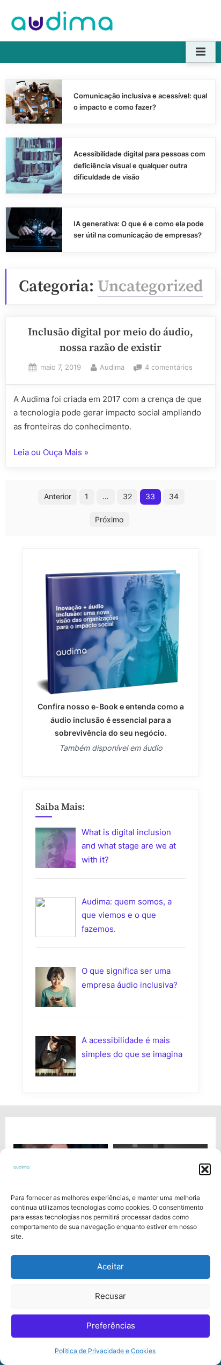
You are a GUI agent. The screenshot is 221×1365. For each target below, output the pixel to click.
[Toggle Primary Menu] (201, 52)
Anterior (57, 496)
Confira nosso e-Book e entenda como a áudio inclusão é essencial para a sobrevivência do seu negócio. (111, 719)
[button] (205, 1169)
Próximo (109, 519)
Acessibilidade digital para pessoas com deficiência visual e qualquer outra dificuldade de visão (139, 165)
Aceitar (110, 1266)
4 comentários (169, 368)
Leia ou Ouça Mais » (51, 453)
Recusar (110, 1296)
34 (174, 496)
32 (127, 496)
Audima (112, 367)
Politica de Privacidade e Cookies (105, 1351)
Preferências (110, 1325)
